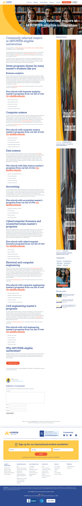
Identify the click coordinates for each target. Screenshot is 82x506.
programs (17, 54)
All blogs (17, 47)
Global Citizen (7, 468)
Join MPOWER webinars (51, 435)
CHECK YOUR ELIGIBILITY (63, 285)
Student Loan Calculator (21, 468)
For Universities (57, 472)
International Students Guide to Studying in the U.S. (21, 475)
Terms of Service (45, 471)
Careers (56, 469)
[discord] (67, 435)
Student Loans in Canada (22, 478)
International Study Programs (20, 482)
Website (7, 410)
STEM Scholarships (21, 480)
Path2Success (19, 472)
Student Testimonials (46, 475)
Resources (52, 2)
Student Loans (65, 265)
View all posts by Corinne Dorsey (17, 381)
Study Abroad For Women (32, 475)
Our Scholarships (43, 2)
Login (74, 2)
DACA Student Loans (33, 472)
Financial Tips (59, 261)
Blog (18, 466)
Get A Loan (29, 2)
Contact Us (44, 477)
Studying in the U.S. (31, 47)
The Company (57, 466)
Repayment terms (45, 472)
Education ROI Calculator (22, 469)
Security (43, 474)
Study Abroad (19, 471)
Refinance (36, 2)
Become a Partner (58, 474)
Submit (41, 454)
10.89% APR (34, 421)
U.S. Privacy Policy (45, 468)
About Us (58, 2)
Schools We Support (33, 469)
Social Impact (57, 468)
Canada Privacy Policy (46, 469)
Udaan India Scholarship (9, 472)
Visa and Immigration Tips (67, 261)
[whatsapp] (64, 435)
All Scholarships (7, 474)
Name (7, 404)
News (55, 471)
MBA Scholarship (7, 471)
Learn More (31, 468)
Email (7, 407)
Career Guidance (59, 263)
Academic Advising (39, 47)
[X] (70, 435)
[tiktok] (76, 435)
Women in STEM (7, 469)
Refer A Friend (32, 471)
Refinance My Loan (71, 466)
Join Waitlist (66, 2)
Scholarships (59, 265)
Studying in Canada (23, 47)
